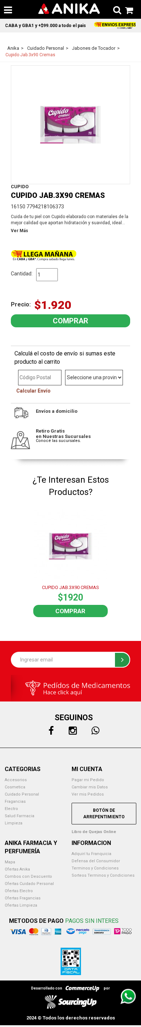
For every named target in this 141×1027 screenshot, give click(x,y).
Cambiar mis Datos (90, 787)
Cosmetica (15, 787)
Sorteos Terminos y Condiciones (103, 875)
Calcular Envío (33, 391)
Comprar (70, 611)
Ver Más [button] (19, 230)
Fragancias (15, 801)
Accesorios (16, 780)
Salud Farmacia (19, 816)
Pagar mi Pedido (88, 780)
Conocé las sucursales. (58, 440)
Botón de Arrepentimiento (103, 813)
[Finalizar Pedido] (127, 9)
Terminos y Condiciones (95, 868)
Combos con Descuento (28, 876)
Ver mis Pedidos (88, 794)
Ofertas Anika (17, 869)
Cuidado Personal (22, 794)
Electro (11, 808)
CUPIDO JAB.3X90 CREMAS (70, 587)
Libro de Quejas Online (94, 831)
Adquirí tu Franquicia (91, 853)
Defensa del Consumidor (96, 861)
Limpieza (13, 823)
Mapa (10, 862)
